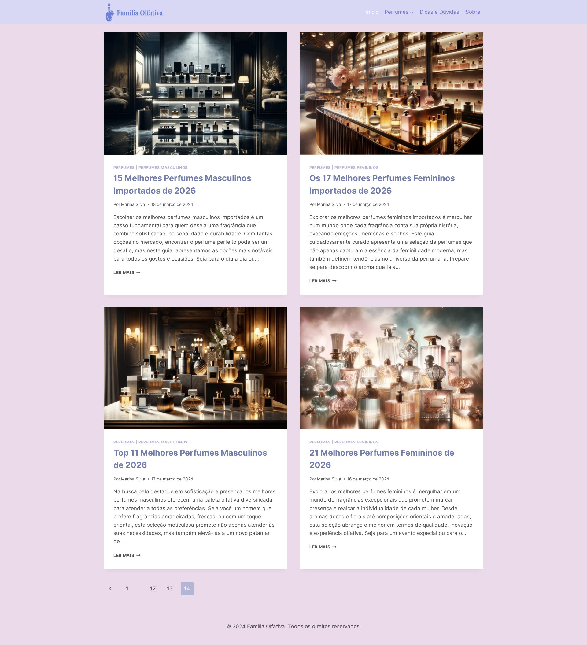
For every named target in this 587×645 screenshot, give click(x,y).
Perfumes (124, 167)
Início (372, 12)
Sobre (473, 12)
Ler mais (127, 272)
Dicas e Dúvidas (439, 12)
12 (153, 588)
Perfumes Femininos (356, 167)
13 (170, 588)
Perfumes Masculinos (163, 167)
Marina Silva (133, 204)
